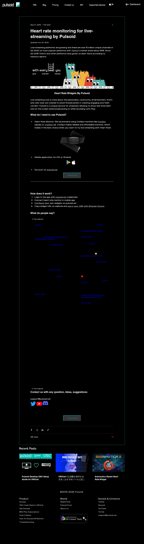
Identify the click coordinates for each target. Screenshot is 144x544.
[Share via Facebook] (31, 430)
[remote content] (72, 162)
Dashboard (135, 4)
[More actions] (112, 24)
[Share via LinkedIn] (42, 430)
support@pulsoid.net (107, 515)
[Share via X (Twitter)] (37, 430)
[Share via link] (48, 430)
